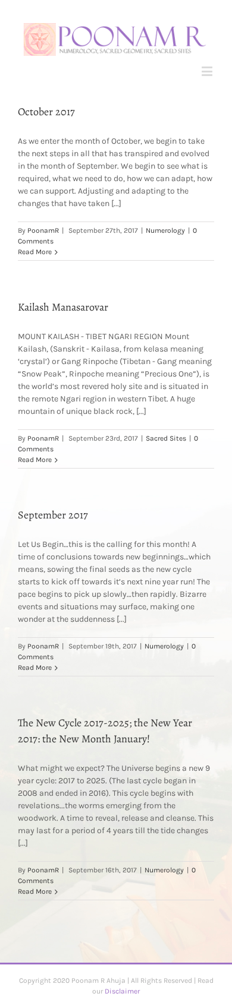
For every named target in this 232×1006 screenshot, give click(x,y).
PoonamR (43, 230)
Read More (35, 252)
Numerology (165, 230)
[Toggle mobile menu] (208, 71)
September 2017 (53, 515)
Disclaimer (122, 991)
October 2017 (46, 112)
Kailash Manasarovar (63, 307)
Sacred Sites (166, 438)
